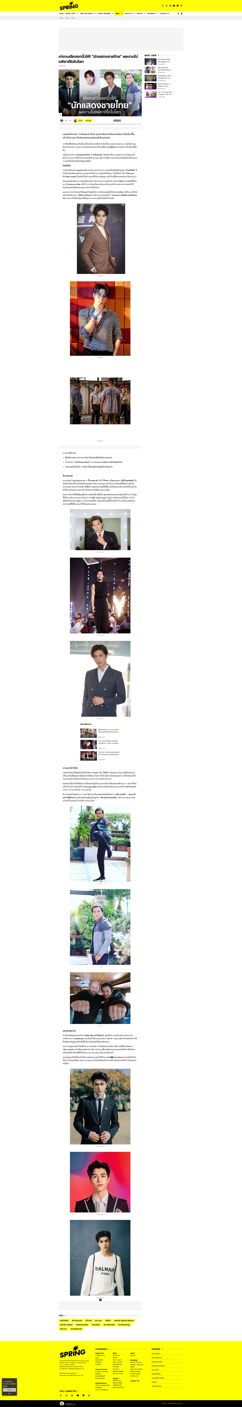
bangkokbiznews (158, 1366)
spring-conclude (136, 1365)
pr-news (116, 1367)
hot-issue (116, 1355)
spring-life (117, 1381)
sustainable (100, 1378)
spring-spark (135, 1372)
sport (115, 1358)
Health (132, 1353)
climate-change (101, 1372)
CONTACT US (134, 1381)
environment (100, 1376)
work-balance (118, 1387)
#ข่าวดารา (63, 1329)
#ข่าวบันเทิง (96, 1325)
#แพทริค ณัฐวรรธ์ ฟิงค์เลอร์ (124, 1320)
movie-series (117, 1383)
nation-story (118, 1374)
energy (98, 1374)
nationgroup (157, 1358)
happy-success (136, 1362)
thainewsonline (158, 1378)
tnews (154, 1382)
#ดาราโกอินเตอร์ (76, 1329)
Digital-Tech (99, 1353)
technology (100, 1355)
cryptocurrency (102, 1390)
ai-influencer (135, 1374)
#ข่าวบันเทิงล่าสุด (124, 1325)
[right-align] (178, 13)
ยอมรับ (9, 1390)
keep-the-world (136, 1369)
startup (98, 1362)
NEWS (67, 18)
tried (132, 1367)
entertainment (118, 1371)
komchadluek (157, 1362)
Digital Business (101, 1383)
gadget (98, 1365)
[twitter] (67, 114)
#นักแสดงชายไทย (82, 1325)
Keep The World (101, 1369)
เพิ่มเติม (5, 1386)
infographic (117, 1365)
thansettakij (157, 1386)
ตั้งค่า (9, 1393)
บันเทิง (73, 18)
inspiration (117, 1385)
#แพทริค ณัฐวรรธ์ (66, 1325)
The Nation (156, 1354)
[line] (70, 115)
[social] (163, 6)
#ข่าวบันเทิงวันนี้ (109, 1325)
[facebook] (64, 115)
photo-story (118, 1362)
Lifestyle (116, 1378)
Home (61, 18)
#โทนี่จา (108, 1320)
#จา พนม (98, 1320)
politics (116, 1369)
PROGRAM (133, 1360)
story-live (134, 1376)
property (99, 1388)
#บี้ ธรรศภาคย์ (77, 1320)
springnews (156, 1374)
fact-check (117, 1360)
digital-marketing (102, 1385)
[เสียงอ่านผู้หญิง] (78, 120)
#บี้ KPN (88, 1320)
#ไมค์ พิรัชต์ (64, 1320)
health (132, 1355)
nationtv (155, 1370)
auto (97, 1358)
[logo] (69, 5)
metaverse (99, 1360)
